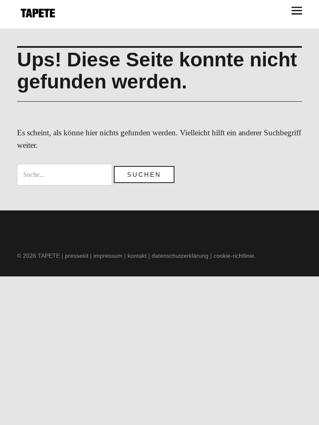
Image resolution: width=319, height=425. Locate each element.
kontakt (137, 255)
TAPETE (49, 255)
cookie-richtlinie (233, 255)
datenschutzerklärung (180, 255)
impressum (108, 255)
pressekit (76, 255)
